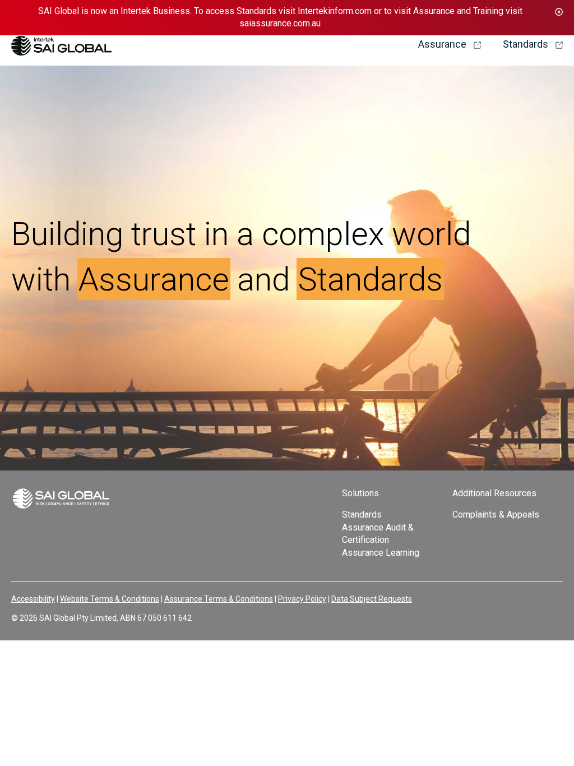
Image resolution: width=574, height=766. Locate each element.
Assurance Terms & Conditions (218, 598)
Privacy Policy (302, 598)
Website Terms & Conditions (109, 598)
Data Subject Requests (371, 598)
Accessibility (33, 598)
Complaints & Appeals (495, 514)
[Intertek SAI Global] (61, 41)
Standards (362, 514)
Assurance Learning (380, 552)
